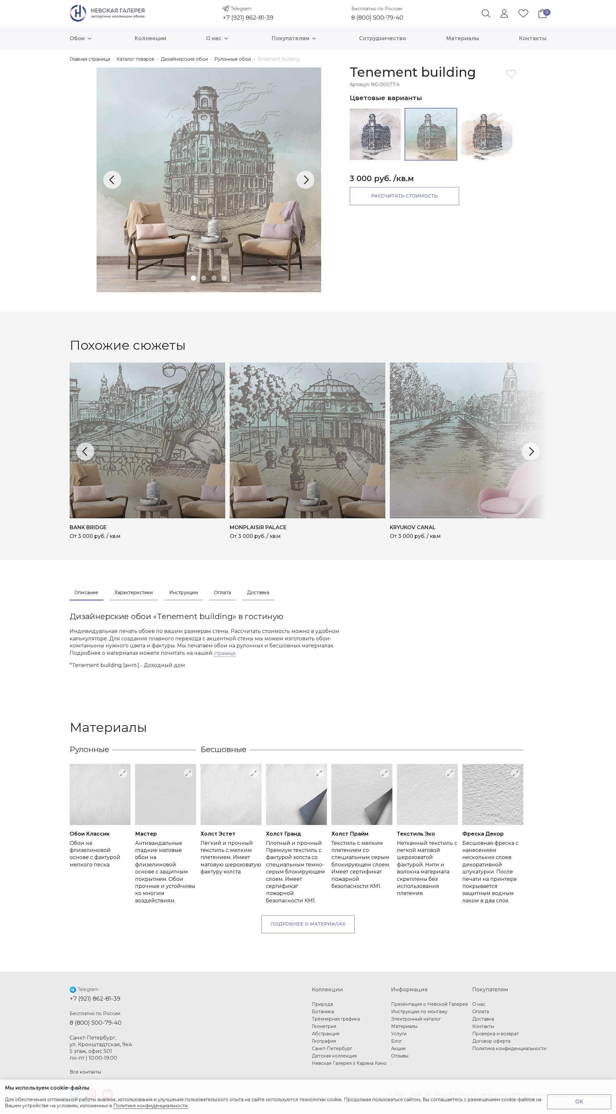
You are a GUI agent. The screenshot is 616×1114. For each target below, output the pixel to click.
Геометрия (324, 1026)
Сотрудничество (382, 38)
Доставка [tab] (258, 592)
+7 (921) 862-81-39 (248, 17)
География (324, 1041)
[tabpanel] (209, 179)
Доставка (483, 1019)
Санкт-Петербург (332, 1048)
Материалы (462, 38)
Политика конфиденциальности (509, 1048)
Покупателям (290, 38)
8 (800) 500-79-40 (377, 17)
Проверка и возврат (495, 1034)
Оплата (480, 1011)
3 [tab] (214, 278)
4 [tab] (224, 278)
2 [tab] (203, 278)
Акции (398, 1048)
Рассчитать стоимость (404, 196)
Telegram (241, 9)
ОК (579, 1102)
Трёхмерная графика (336, 1019)
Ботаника (323, 1011)
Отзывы (399, 1056)
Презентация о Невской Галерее (429, 1004)
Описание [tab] (86, 592)
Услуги (398, 1034)
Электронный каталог (416, 1019)
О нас (213, 38)
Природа (322, 1004)
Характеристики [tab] (134, 592)
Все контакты (85, 1072)
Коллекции (150, 38)
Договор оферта (491, 1041)
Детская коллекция (334, 1056)
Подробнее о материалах (308, 924)
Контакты (532, 38)
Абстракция (325, 1034)
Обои (77, 38)
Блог (396, 1041)
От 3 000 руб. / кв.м (95, 531)
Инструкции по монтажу (419, 1011)
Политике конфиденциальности (150, 1106)
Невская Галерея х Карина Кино (349, 1063)
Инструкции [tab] (183, 592)
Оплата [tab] (222, 592)
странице (224, 653)
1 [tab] (193, 278)
